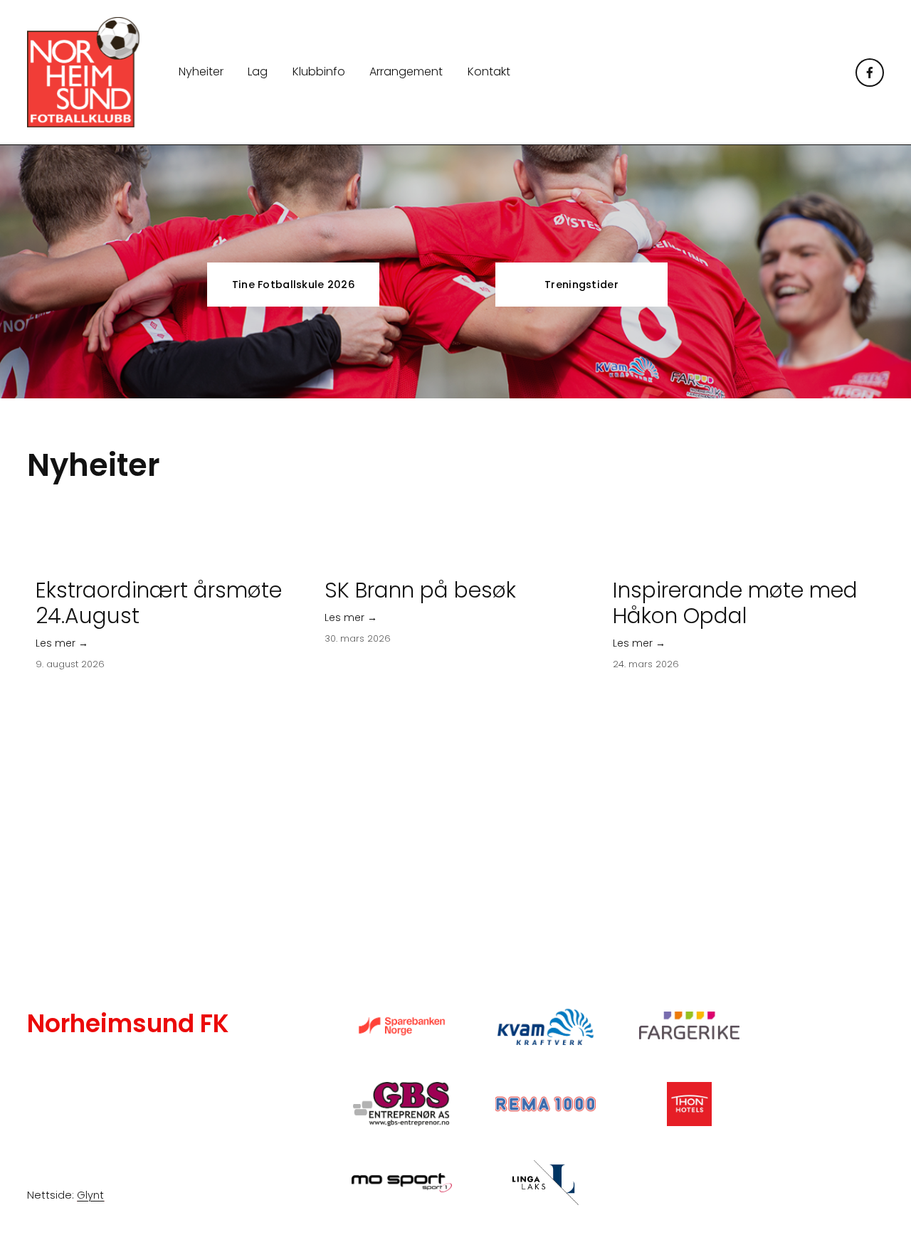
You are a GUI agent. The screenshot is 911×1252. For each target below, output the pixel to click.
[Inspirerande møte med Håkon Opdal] (748, 560)
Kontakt (489, 71)
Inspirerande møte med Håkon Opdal (735, 603)
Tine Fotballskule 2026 (293, 284)
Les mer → (62, 643)
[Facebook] (869, 72)
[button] (859, 536)
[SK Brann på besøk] (460, 560)
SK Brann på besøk (420, 590)
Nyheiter (201, 71)
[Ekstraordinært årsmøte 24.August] (171, 560)
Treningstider (581, 284)
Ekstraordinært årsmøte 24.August (159, 603)
